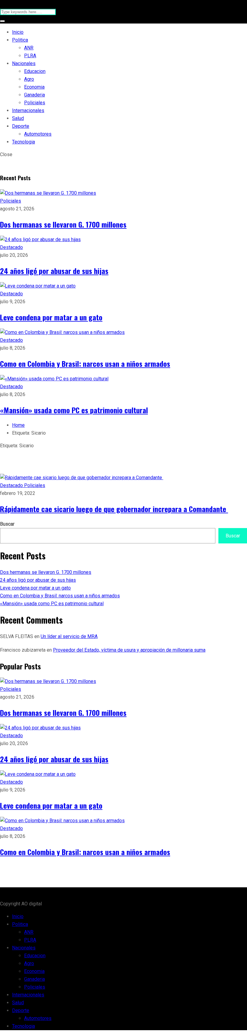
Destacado (11, 247)
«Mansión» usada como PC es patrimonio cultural (74, 409)
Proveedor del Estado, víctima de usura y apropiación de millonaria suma (129, 650)
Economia (34, 87)
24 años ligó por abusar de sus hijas (54, 270)
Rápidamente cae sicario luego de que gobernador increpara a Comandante (114, 508)
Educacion (34, 71)
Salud (18, 118)
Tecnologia (23, 142)
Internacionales (28, 110)
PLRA (30, 55)
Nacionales (24, 63)
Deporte (20, 126)
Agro (29, 79)
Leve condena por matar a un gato (51, 317)
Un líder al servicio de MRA (69, 636)
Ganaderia (34, 95)
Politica (20, 40)
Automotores (38, 134)
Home (18, 425)
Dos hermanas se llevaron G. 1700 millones (63, 224)
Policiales (34, 102)
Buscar (7, 524)
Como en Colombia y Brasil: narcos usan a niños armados (85, 363)
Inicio (17, 32)
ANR (28, 48)
